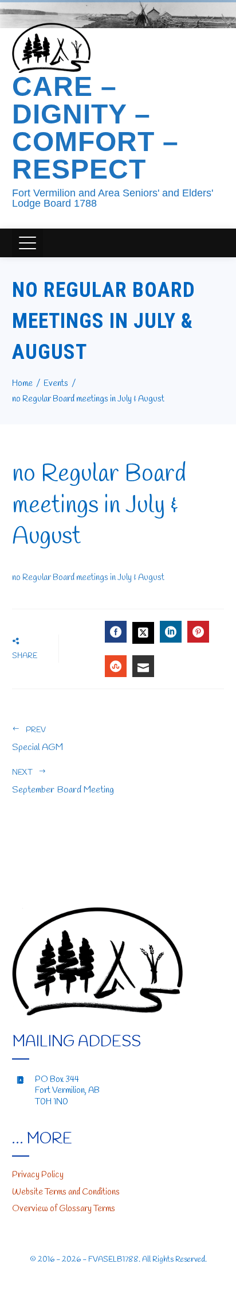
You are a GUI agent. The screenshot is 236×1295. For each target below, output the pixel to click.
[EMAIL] (143, 666)
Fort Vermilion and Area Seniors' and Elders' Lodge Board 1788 (112, 198)
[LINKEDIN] (171, 632)
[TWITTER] (143, 633)
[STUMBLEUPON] (116, 666)
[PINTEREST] (198, 632)
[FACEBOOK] (116, 632)
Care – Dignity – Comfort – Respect (95, 127)
